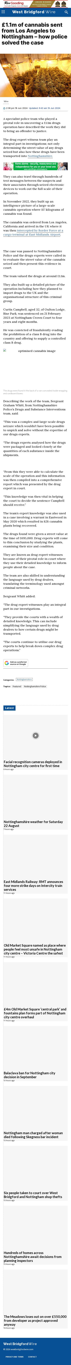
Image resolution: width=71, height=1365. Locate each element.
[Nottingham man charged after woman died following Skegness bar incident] (35, 1106)
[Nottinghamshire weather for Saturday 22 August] (35, 795)
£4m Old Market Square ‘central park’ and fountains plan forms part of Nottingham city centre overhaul (35, 1013)
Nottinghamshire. (40, 156)
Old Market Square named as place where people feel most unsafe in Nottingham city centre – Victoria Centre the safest (35, 949)
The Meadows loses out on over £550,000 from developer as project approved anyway (35, 1320)
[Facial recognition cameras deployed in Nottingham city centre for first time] (35, 735)
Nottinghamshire (24, 679)
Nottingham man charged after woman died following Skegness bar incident (33, 1135)
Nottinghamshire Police (35, 686)
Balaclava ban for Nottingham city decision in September (29, 1075)
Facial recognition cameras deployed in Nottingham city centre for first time (33, 764)
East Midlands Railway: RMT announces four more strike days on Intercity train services (33, 885)
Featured (17, 686)
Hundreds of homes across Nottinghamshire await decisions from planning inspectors (33, 1257)
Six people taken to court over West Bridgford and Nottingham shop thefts (33, 1195)
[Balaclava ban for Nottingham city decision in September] (35, 1046)
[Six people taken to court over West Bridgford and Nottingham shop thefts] (35, 1166)
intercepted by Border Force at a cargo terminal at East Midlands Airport (33, 232)
